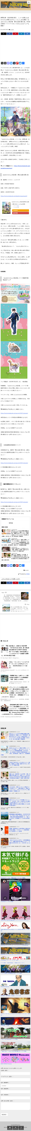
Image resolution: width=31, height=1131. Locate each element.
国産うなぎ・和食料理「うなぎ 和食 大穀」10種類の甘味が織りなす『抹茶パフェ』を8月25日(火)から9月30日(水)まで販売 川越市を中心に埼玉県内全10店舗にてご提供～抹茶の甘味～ (15, 557)
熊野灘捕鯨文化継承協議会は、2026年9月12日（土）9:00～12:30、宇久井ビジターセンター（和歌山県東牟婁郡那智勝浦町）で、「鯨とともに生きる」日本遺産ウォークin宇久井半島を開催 (19, 817)
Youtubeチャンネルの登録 (7, 901)
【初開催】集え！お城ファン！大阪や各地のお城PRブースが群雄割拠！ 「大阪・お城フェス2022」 (19, 677)
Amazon (15, 210)
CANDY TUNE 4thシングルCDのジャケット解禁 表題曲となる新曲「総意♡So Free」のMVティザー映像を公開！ (20, 550)
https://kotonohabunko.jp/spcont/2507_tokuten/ (14, 413)
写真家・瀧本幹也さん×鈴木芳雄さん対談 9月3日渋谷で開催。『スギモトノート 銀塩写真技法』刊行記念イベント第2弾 (19, 830)
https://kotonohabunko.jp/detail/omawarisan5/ (14, 196)
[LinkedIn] (21, 33)
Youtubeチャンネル (5, 878)
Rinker (18, 205)
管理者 (28, 574)
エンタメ (12, 29)
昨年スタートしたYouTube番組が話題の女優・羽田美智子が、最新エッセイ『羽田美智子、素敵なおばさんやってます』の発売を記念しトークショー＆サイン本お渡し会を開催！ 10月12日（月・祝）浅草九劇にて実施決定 (15, 533)
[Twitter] (3, 33)
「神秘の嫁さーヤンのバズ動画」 (18, 878)
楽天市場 (15, 213)
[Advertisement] (13, 49)
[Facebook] (9, 33)
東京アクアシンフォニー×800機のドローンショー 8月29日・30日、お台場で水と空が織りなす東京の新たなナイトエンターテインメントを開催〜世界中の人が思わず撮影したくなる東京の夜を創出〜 (19, 802)
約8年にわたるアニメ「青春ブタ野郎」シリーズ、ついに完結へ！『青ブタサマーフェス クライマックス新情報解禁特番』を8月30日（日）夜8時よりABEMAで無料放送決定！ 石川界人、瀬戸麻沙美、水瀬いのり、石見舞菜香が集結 (15, 542)
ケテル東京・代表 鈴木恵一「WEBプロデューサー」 (13, 962)
